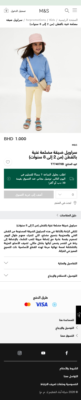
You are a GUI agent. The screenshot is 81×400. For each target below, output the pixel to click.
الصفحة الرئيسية (68, 20)
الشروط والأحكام (69, 368)
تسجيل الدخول (18, 11)
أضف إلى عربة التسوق (29, 194)
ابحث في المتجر (62, 202)
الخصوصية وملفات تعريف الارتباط (59, 384)
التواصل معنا (71, 376)
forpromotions (36, 20)
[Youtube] (43, 353)
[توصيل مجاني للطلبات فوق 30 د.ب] (40, 3)
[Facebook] (67, 353)
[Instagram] (20, 353)
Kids (52, 20)
